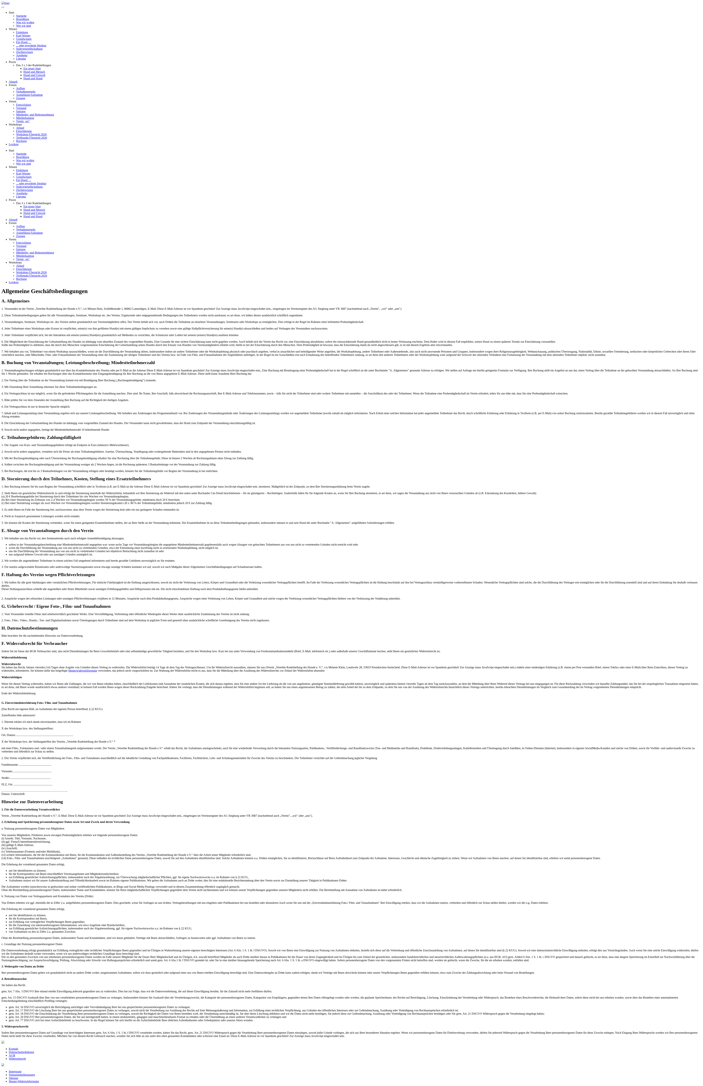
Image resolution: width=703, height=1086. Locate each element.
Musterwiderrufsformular (82, 670)
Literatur (21, 58)
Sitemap (13, 1078)
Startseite (21, 15)
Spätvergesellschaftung (29, 48)
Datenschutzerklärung (21, 1052)
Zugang (20, 98)
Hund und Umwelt (34, 75)
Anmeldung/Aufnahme (29, 94)
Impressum (15, 1071)
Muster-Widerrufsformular (24, 1081)
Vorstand (21, 108)
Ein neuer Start (32, 68)
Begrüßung (22, 19)
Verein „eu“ (23, 121)
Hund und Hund (32, 78)
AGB (12, 1055)
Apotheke (21, 55)
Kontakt (13, 1048)
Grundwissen (23, 38)
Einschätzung (24, 131)
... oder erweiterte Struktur (31, 45)
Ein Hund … (23, 42)
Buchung (21, 141)
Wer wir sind (23, 25)
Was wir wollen (25, 22)
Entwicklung (23, 104)
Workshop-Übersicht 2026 (31, 134)
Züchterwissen (24, 52)
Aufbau (20, 88)
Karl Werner (23, 35)
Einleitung (22, 32)
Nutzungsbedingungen (22, 1074)
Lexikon (13, 144)
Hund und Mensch (34, 71)
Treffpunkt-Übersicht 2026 (31, 137)
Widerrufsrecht (17, 1058)
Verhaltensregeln (25, 91)
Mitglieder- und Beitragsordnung (35, 114)
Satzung (20, 111)
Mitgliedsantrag (25, 117)
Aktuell (13, 81)
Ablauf (20, 127)
